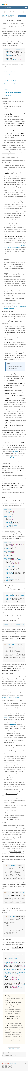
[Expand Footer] (25, 1063)
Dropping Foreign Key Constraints (12, 83)
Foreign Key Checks (8, 86)
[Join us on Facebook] (3, 1067)
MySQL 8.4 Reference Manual (8, 15)
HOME (13, 1048)
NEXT (18, 1048)
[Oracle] (5, 1063)
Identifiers (6, 69)
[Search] (22, 12)
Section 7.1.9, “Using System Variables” (10, 697)
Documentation (6, 7)
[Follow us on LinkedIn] (8, 1067)
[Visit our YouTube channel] (11, 1067)
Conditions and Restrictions (10, 72)
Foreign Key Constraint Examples (11, 78)
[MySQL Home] (4, 3)
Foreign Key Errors (8, 95)
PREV (10, 1048)
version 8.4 (21, 16)
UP (15, 1048)
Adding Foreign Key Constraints (11, 80)
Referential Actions (8, 74)
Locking (5, 89)
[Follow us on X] (5, 1067)
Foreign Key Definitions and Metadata (12, 92)
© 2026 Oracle (12, 1063)
